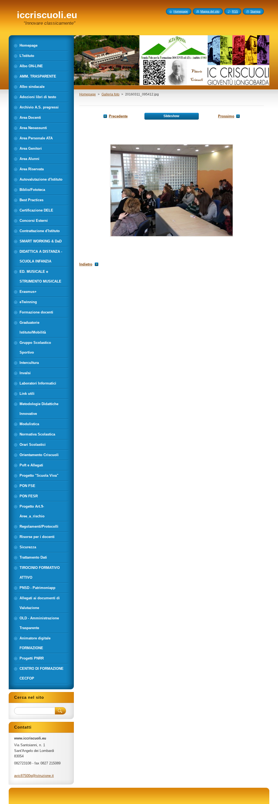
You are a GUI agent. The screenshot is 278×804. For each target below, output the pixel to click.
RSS (235, 11)
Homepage (87, 94)
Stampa (255, 11)
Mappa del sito (209, 11)
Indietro (85, 264)
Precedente (118, 116)
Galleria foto (110, 94)
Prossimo (226, 116)
